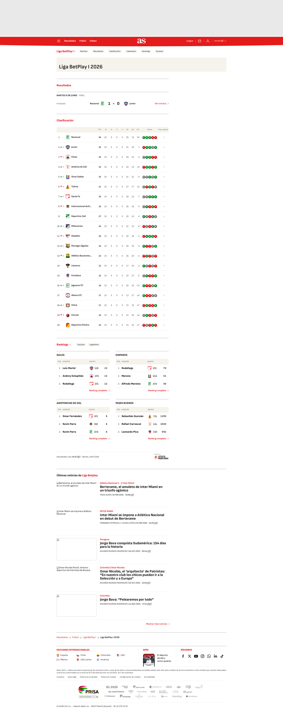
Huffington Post (116, 692)
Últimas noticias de (77, 475)
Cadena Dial (153, 692)
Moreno (126, 375)
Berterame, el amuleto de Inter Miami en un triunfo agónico (131, 489)
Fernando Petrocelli (110, 523)
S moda (164, 696)
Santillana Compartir (155, 687)
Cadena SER (169, 687)
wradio (131, 692)
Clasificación (115, 51)
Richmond (109, 696)
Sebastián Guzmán (132, 416)
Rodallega (68, 383)
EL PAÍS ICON (151, 696)
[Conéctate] (208, 41)
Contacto (60, 677)
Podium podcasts (139, 696)
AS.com (178, 687)
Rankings (146, 51)
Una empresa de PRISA (88, 689)
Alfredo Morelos (131, 383)
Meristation (191, 696)
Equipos (159, 51)
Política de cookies (108, 677)
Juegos (189, 41)
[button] (89, 696)
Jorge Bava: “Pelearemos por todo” (127, 599)
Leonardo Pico (130, 431)
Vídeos (93, 41)
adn (188, 687)
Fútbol (82, 41)
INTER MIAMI (106, 511)
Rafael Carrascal (131, 424)
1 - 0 (114, 103)
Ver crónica (160, 103)
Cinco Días (142, 692)
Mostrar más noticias (156, 624)
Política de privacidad (88, 677)
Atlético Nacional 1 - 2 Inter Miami (117, 483)
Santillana (139, 687)
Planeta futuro (175, 692)
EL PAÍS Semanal (163, 692)
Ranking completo (97, 391)
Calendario (131, 51)
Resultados (70, 41)
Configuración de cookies (130, 677)
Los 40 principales (124, 687)
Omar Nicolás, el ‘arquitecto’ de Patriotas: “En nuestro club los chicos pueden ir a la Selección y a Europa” (132, 575)
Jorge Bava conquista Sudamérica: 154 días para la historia (133, 545)
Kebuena (187, 692)
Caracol (199, 687)
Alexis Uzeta (128, 523)
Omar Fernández (72, 416)
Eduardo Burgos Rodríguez (113, 551)
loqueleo (177, 696)
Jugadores (94, 344)
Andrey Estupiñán (73, 375)
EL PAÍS (111, 687)
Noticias (83, 51)
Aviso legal (72, 677)
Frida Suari (105, 495)
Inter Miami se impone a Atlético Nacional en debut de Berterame (132, 517)
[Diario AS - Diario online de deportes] (141, 41)
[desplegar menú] (59, 41)
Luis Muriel (69, 368)
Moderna (125, 696)
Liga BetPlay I (65, 51)
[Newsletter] (199, 41)
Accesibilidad (149, 677)
